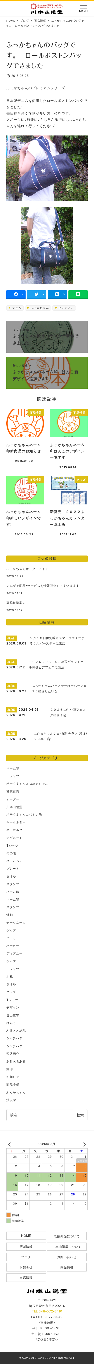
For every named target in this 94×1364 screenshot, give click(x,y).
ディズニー (14, 953)
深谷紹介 (12, 1054)
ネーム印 (12, 768)
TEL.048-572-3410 (47, 1311)
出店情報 (26, 1277)
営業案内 (12, 791)
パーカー (12, 938)
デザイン (12, 1007)
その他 (11, 853)
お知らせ (12, 1077)
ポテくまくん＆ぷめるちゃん (27, 783)
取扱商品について (67, 1236)
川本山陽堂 (14, 807)
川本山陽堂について (66, 1246)
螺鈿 (9, 915)
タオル (11, 876)
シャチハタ (14, 1038)
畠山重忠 (12, 1015)
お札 (9, 976)
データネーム (16, 922)
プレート (12, 868)
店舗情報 (26, 1246)
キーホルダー (16, 822)
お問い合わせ (67, 1257)
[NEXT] (83, 1144)
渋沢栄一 (12, 1100)
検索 (80, 1115)
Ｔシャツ (12, 776)
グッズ (11, 930)
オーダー (12, 799)
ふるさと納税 (16, 1030)
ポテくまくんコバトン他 (24, 814)
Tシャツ (12, 845)
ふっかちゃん (39, 308)
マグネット (14, 838)
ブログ (26, 1257)
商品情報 (12, 1084)
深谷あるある (16, 1061)
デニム (16, 308)
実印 (9, 1069)
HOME (26, 1236)
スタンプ (12, 884)
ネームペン (14, 861)
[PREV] (10, 1144)
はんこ (11, 1023)
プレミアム (65, 308)
